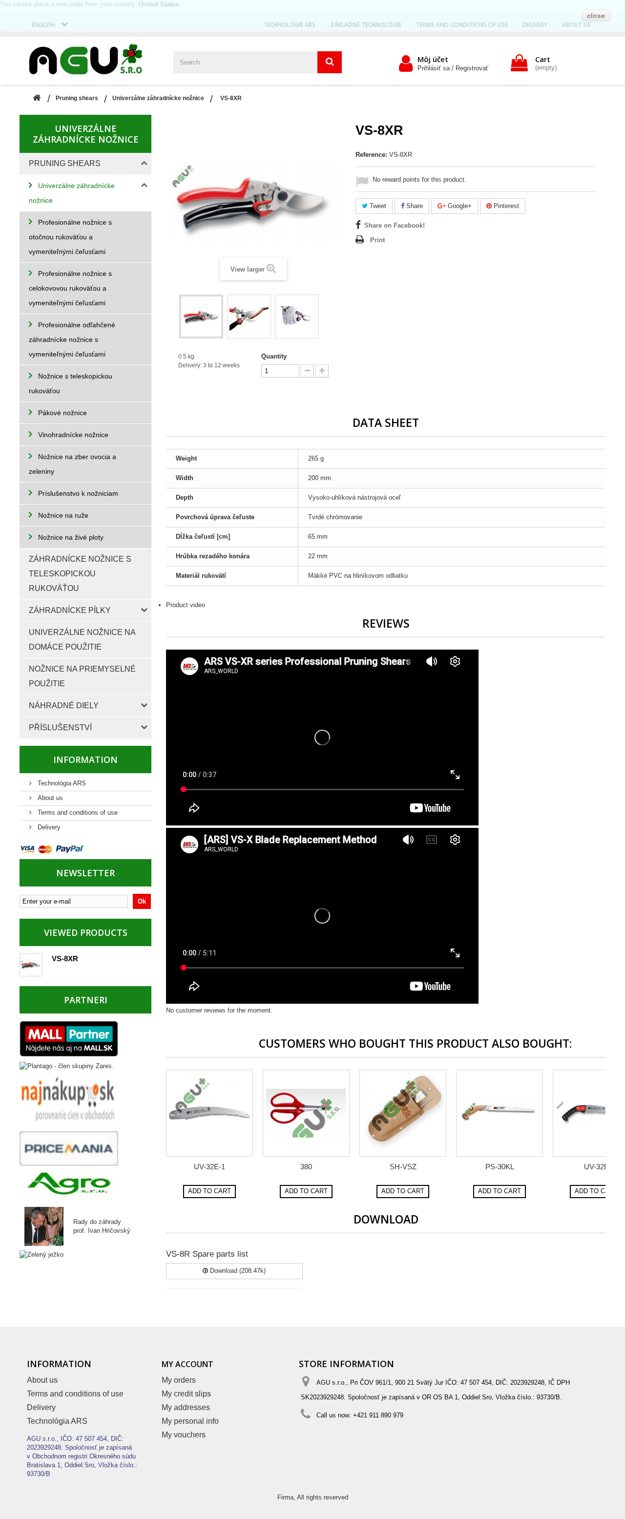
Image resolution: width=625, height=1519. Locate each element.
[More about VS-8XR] (31, 964)
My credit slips (186, 1394)
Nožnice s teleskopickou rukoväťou (70, 383)
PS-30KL (499, 1166)
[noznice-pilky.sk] (92, 60)
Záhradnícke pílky (70, 610)
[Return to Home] (36, 98)
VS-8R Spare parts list (207, 1254)
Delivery (48, 827)
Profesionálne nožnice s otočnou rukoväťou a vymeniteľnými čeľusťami (70, 236)
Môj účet (432, 59)
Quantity (274, 356)
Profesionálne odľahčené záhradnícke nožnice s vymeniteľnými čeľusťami (72, 339)
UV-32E (596, 1166)
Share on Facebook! (394, 225)
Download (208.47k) (237, 1270)
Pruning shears (65, 163)
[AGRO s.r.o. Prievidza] (69, 1183)
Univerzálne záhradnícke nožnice (72, 193)
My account (187, 1364)
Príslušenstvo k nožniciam (77, 493)
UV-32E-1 (209, 1166)
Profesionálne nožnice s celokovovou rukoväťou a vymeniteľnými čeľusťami (70, 288)
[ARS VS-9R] (201, 316)
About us (49, 798)
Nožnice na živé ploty (70, 537)
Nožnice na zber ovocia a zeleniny (72, 464)
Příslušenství (60, 727)
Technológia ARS (61, 783)
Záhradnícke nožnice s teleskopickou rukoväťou (80, 573)
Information (85, 759)
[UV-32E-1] (209, 1113)
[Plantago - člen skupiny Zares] (67, 1065)
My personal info (190, 1421)
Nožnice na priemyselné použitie (82, 676)
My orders (179, 1380)
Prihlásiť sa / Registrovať (452, 68)
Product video (185, 605)
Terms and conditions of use (77, 812)
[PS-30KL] (499, 1113)
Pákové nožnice (61, 413)
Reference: (371, 154)
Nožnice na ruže (62, 515)
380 (306, 1166)
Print (377, 240)
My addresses (186, 1407)
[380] (306, 1113)
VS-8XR (65, 958)
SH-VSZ (403, 1166)
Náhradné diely (64, 705)
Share (413, 206)
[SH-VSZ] (402, 1113)
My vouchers (184, 1435)
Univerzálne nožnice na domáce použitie (82, 639)
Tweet (377, 206)
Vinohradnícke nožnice (72, 435)
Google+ (459, 206)
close (596, 16)
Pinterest (505, 206)
